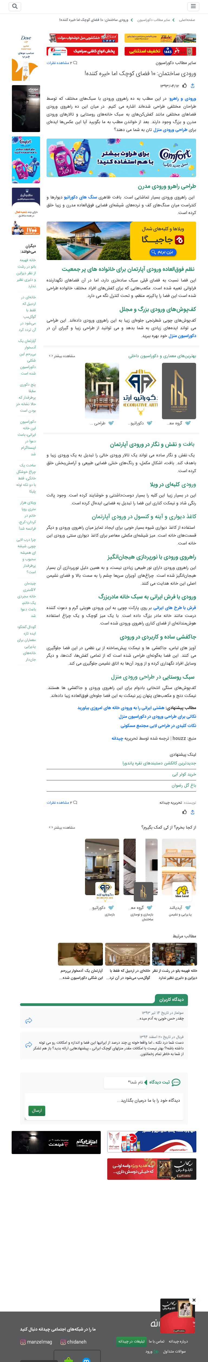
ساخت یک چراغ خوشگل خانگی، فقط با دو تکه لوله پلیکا (26, 478)
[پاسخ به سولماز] (28, 1020)
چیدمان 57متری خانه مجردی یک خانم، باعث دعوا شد (26, 599)
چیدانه (117, 738)
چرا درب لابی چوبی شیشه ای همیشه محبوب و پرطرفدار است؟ (26, 556)
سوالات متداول (174, 1351)
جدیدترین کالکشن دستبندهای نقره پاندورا (159, 763)
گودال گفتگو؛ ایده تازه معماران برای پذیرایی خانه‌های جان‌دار (26, 643)
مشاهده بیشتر (64, 356)
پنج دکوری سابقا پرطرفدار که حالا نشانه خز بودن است (26, 398)
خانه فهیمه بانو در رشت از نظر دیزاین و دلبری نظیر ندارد (26, 273)
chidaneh (76, 1342)
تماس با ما (156, 1341)
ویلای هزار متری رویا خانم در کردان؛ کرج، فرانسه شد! (27, 515)
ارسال (37, 1110)
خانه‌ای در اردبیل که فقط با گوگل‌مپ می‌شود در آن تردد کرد (27, 313)
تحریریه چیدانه (171, 803)
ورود (149, 1351)
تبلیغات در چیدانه (131, 1341)
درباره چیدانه (178, 1341)
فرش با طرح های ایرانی (174, 608)
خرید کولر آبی (184, 774)
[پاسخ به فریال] (28, 1045)
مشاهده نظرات (58, 63)
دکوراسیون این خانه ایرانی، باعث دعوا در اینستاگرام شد (27, 438)
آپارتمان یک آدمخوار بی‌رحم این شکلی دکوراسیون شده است (27, 357)
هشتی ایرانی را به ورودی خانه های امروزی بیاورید (120, 708)
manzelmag (39, 1342)
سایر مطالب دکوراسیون (176, 63)
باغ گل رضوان (184, 785)
